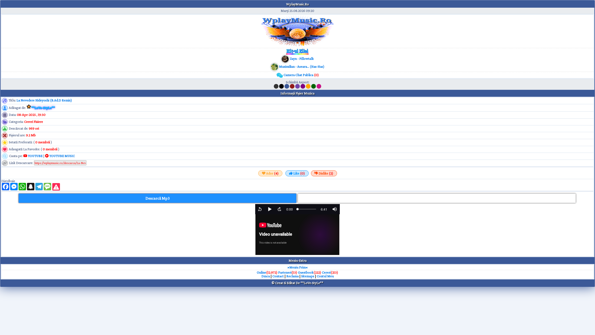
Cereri (326, 272)
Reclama (292, 276)
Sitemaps (307, 276)
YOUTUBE (35, 156)
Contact (278, 276)
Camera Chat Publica (301, 75)
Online (261, 272)
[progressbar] (289, 209)
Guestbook (306, 272)
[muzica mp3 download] (275, 66)
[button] (259, 209)
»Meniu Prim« (298, 267)
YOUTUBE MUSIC (62, 156)
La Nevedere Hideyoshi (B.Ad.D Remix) (44, 100)
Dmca (265, 276)
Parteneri (284, 272)
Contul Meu (325, 276)
